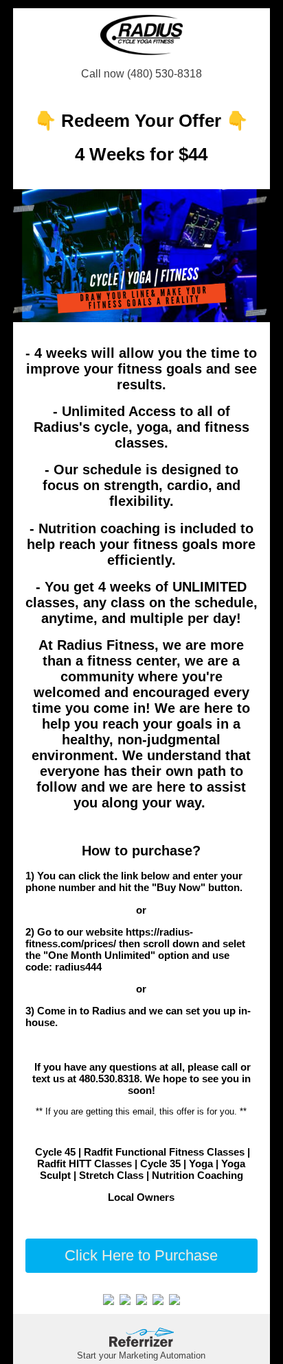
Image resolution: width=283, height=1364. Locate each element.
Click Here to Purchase (141, 1255)
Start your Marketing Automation (141, 1355)
